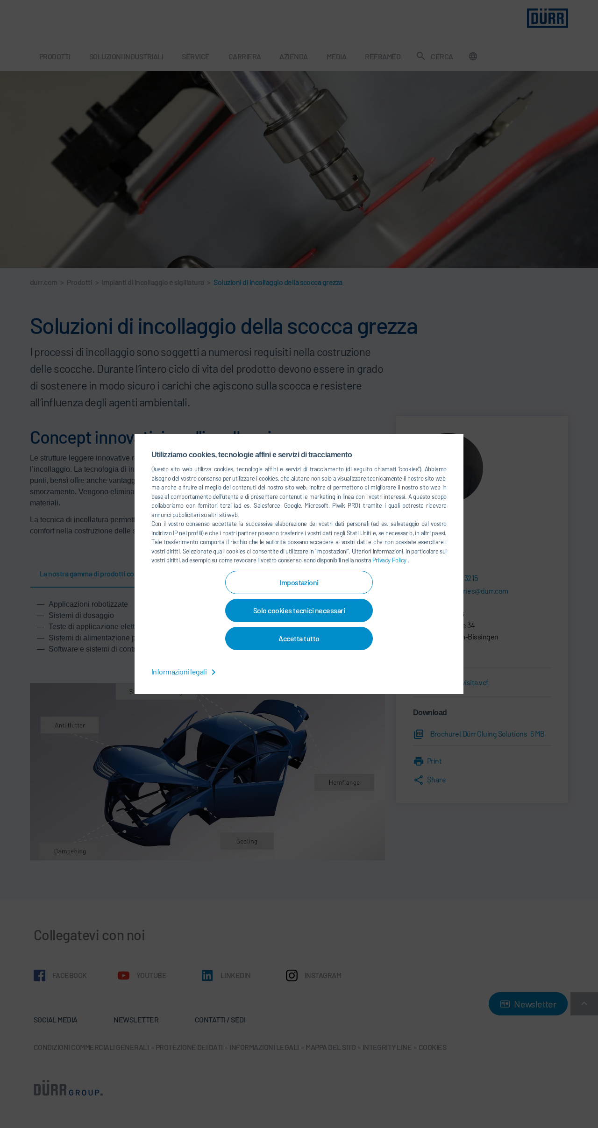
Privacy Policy (390, 560)
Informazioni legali (179, 671)
